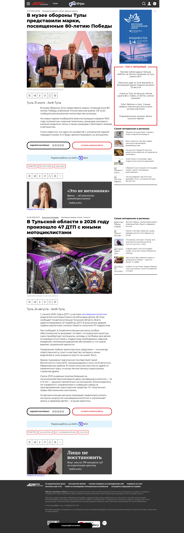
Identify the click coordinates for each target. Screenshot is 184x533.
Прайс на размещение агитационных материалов (86, 487)
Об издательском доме (55, 484)
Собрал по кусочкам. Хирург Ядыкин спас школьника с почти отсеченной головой (141, 268)
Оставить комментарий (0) (92, 145)
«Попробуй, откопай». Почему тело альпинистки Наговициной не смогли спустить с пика (140, 242)
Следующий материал (70, 526)
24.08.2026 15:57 (33, 217)
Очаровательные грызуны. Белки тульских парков (135, 117)
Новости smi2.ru (36, 209)
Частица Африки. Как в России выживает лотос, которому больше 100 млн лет (140, 179)
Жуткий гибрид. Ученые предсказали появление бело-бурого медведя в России (141, 224)
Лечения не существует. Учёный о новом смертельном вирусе (140, 133)
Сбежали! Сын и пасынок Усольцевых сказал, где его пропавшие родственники (141, 170)
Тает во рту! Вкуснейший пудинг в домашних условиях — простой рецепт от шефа (140, 260)
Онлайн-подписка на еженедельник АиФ (106, 484)
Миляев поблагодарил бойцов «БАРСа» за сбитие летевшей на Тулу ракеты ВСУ (135, 74)
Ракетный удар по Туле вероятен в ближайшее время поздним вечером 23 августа (135, 85)
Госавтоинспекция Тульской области (42, 296)
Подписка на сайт (134, 484)
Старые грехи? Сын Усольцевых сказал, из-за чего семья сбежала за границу (141, 251)
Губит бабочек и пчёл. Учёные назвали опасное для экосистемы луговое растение (135, 106)
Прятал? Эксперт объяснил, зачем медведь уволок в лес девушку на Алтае (140, 233)
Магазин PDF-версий (77, 484)
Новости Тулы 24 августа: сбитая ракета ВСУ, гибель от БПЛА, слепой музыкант (135, 95)
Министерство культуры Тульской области (45, 89)
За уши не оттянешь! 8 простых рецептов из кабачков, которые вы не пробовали (141, 152)
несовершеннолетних (94, 314)
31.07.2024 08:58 (33, 11)
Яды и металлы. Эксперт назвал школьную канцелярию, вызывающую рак (139, 143)
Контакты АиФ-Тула (53, 487)
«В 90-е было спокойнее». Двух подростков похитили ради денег (140, 160)
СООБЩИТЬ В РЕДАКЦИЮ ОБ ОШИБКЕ (126, 487)
